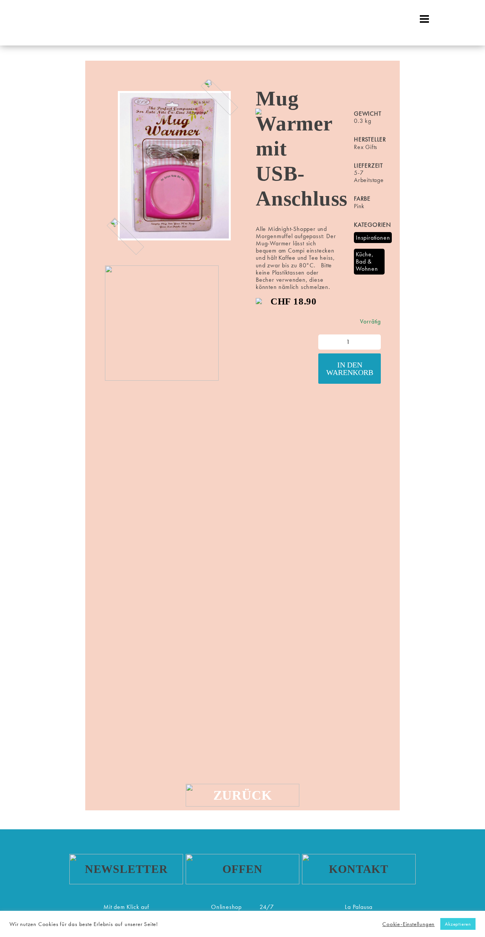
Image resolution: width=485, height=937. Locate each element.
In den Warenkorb (349, 369)
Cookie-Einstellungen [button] (408, 924)
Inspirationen (373, 238)
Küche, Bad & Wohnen (367, 261)
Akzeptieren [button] (458, 924)
